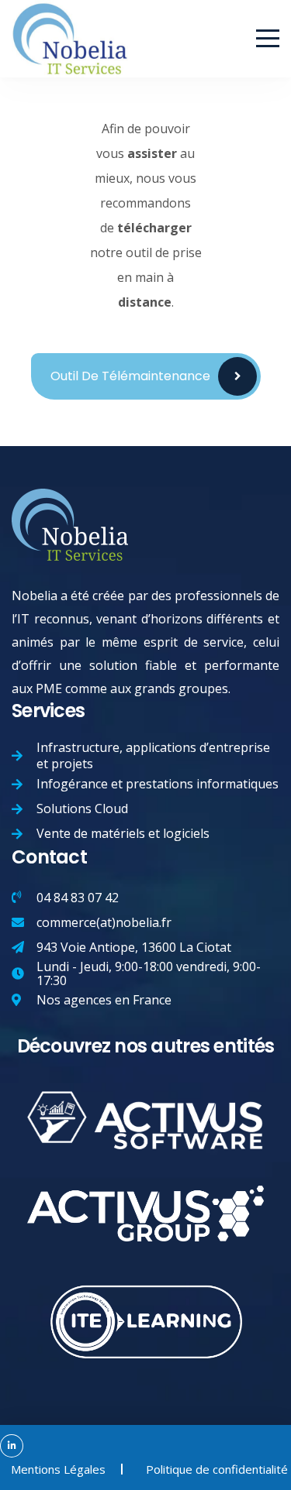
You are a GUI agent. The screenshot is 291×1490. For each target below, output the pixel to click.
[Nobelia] (70, 12)
